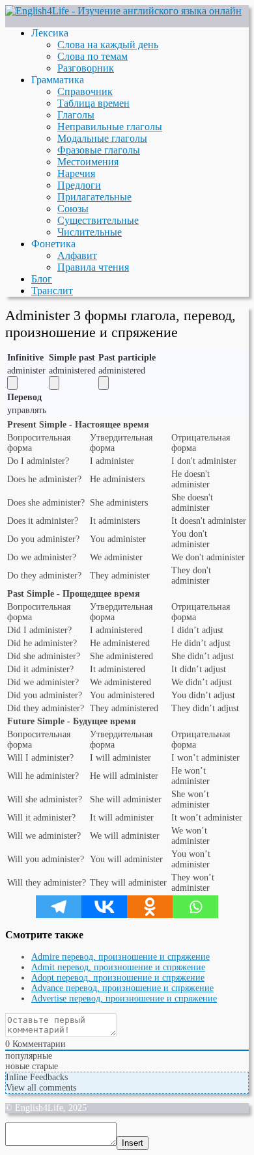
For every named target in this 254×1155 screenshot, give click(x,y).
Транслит (52, 290)
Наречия (76, 173)
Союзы (73, 208)
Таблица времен (93, 103)
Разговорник (85, 68)
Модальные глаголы (102, 138)
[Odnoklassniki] (150, 906)
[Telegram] (58, 906)
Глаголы (75, 114)
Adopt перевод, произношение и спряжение (118, 978)
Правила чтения (93, 267)
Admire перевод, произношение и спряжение (120, 957)
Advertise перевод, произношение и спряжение (124, 998)
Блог (41, 278)
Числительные (89, 232)
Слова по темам (92, 56)
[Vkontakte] (104, 906)
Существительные (98, 220)
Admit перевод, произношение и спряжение (118, 967)
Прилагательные (94, 196)
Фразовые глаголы (98, 150)
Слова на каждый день (107, 44)
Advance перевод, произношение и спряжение (122, 988)
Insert (132, 1143)
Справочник (85, 91)
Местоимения (88, 161)
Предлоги (79, 185)
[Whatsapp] (195, 906)
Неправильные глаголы (109, 126)
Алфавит (77, 255)
